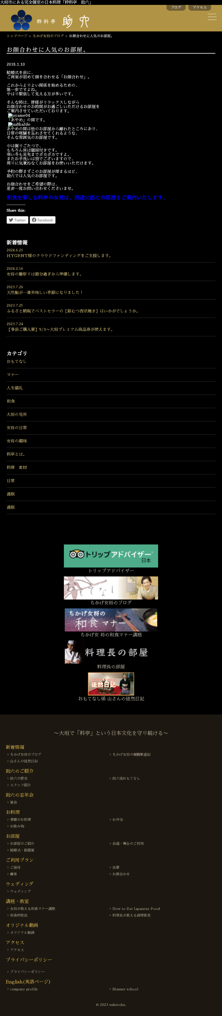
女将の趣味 (17, 441)
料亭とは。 (17, 454)
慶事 (13, 874)
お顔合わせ (121, 874)
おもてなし (17, 361)
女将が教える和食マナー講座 (32, 909)
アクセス (200, 7)
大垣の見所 (17, 414)
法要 (115, 867)
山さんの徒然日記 (24, 761)
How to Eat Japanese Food (136, 909)
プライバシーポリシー (27, 972)
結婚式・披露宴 (22, 850)
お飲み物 (17, 826)
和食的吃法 (18, 915)
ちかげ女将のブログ (48, 36)
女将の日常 (17, 428)
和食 (11, 401)
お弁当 (117, 819)
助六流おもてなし (126, 778)
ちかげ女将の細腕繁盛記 (131, 754)
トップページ (17, 36)
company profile (24, 989)
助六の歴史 (18, 778)
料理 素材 (17, 467)
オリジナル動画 (22, 932)
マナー (13, 375)
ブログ (176, 7)
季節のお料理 (20, 819)
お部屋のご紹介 (22, 843)
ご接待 (15, 867)
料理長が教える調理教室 (131, 915)
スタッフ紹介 (20, 785)
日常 (11, 481)
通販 (11, 494)
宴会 (13, 802)
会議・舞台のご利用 (128, 843)
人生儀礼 (15, 388)
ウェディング (20, 891)
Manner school (125, 989)
